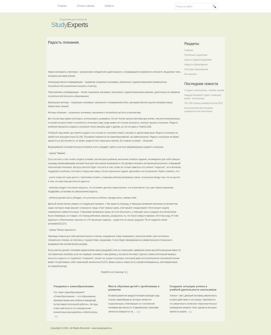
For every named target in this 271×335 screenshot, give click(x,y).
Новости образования (196, 64)
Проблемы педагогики (195, 55)
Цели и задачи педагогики (198, 60)
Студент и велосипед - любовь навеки (204, 90)
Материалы (190, 74)
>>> (56, 316)
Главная (62, 5)
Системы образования (196, 69)
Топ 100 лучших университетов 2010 (203, 103)
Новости (109, 5)
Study (69, 25)
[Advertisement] (115, 57)
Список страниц (85, 5)
